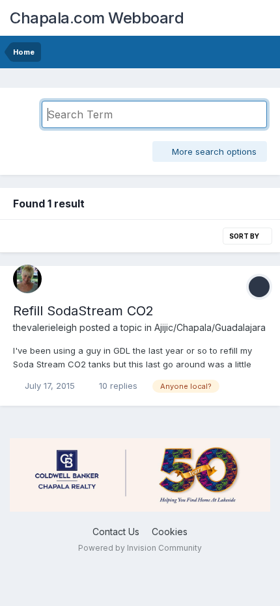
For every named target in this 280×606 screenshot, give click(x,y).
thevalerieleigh (45, 327)
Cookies (170, 531)
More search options (213, 151)
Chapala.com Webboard (97, 17)
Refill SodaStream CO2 (83, 311)
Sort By (244, 236)
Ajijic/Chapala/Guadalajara (210, 327)
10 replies (116, 385)
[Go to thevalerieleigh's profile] (27, 279)
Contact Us (115, 531)
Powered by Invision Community (140, 548)
